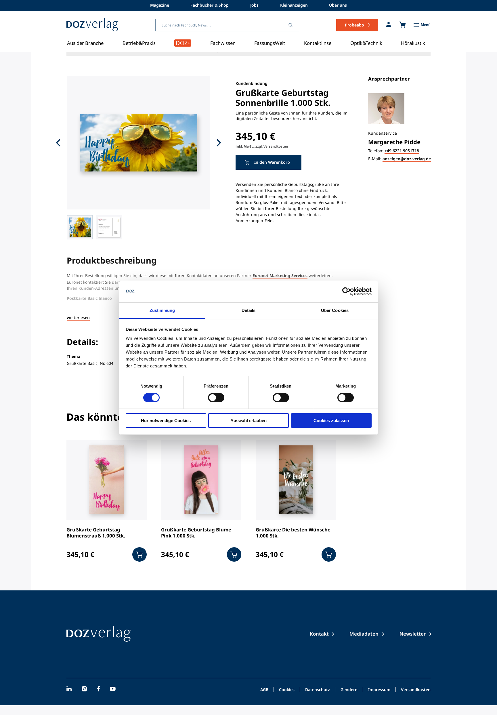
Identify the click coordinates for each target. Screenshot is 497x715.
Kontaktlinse (317, 43)
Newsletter (412, 633)
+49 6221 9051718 (402, 151)
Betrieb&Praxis (139, 43)
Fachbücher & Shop (209, 5)
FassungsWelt (269, 43)
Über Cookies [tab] (335, 310)
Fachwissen (223, 43)
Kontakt (319, 633)
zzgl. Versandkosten (271, 146)
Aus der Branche (85, 43)
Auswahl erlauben (248, 420)
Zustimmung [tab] (162, 310)
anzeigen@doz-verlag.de (407, 159)
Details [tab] (249, 310)
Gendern (349, 690)
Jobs (254, 5)
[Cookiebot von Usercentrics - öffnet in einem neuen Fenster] (346, 291)
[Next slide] (219, 142)
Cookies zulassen (331, 420)
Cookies (287, 690)
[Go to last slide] (58, 142)
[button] (80, 227)
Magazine (159, 5)
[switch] (216, 397)
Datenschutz (317, 690)
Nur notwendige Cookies (166, 420)
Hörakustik (413, 43)
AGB (264, 690)
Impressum (379, 690)
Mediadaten (364, 633)
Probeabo (354, 25)
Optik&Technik (366, 43)
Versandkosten (416, 690)
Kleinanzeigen (294, 5)
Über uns (338, 5)
